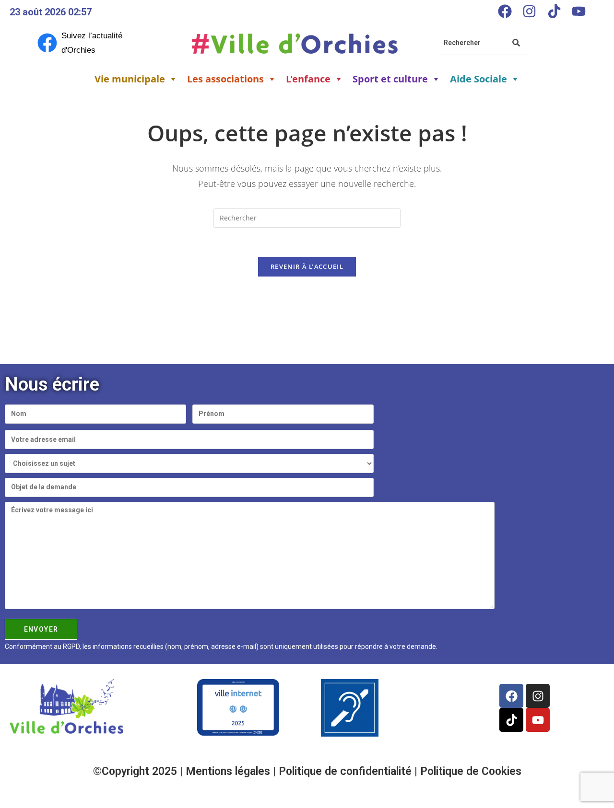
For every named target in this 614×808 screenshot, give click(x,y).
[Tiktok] (554, 11)
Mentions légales (229, 771)
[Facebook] (505, 11)
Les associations (225, 78)
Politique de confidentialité (346, 771)
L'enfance (308, 78)
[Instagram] (530, 11)
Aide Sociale (478, 78)
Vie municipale (129, 78)
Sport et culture (390, 78)
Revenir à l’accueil (307, 266)
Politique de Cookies (470, 771)
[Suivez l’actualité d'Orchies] (47, 43)
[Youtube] (578, 11)
